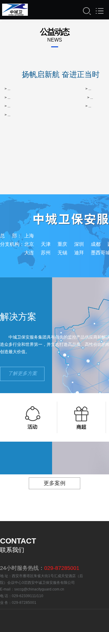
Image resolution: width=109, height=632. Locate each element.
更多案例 (54, 483)
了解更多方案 (22, 373)
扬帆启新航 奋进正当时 (61, 74)
